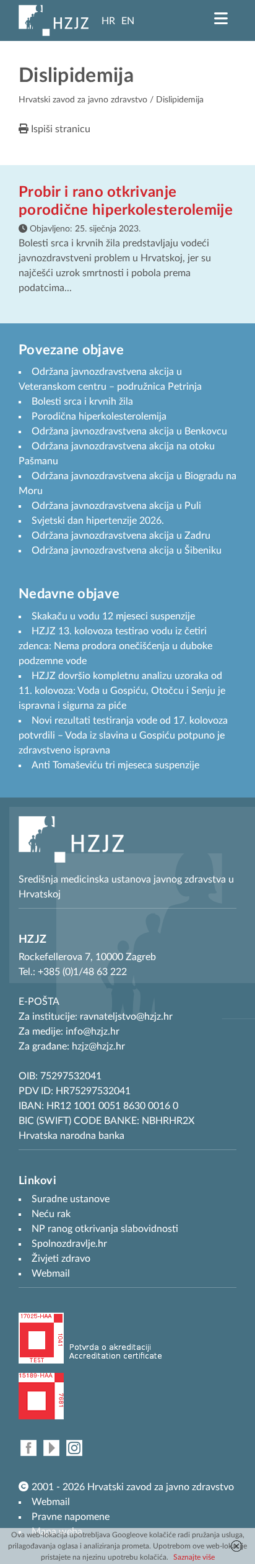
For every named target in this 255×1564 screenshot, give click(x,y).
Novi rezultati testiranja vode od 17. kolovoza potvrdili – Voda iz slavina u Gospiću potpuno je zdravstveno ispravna (123, 735)
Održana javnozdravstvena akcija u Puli (116, 506)
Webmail (51, 1502)
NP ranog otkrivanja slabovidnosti (105, 1229)
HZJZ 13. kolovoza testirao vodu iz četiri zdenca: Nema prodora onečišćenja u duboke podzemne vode (115, 646)
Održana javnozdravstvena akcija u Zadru (121, 536)
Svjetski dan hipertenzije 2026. (98, 521)
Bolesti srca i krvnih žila (82, 402)
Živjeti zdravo (61, 1259)
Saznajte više (194, 1557)
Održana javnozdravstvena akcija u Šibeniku (127, 550)
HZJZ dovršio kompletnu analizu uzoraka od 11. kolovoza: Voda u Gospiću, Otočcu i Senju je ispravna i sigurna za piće (122, 691)
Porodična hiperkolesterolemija (99, 416)
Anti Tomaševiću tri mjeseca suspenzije (115, 765)
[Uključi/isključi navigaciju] (220, 18)
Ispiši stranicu (59, 129)
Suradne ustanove (71, 1199)
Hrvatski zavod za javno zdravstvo (83, 100)
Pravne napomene (71, 1517)
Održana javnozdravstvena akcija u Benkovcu (129, 431)
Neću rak (51, 1214)
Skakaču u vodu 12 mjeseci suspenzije (113, 616)
